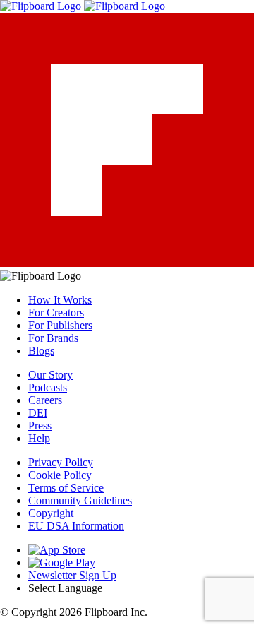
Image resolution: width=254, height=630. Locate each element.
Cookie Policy (60, 475)
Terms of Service (66, 488)
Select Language (65, 588)
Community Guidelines (80, 500)
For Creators (56, 313)
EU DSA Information (76, 526)
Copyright (50, 513)
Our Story (50, 375)
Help (39, 438)
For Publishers (60, 325)
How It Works (60, 300)
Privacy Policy (60, 462)
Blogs (41, 351)
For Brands (53, 338)
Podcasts (47, 387)
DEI (37, 413)
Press (40, 426)
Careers (45, 400)
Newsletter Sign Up (72, 575)
